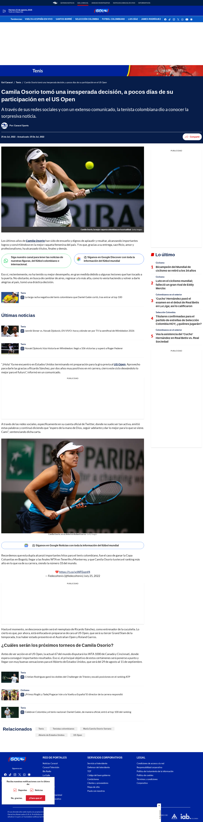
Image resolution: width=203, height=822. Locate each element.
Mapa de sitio (93, 787)
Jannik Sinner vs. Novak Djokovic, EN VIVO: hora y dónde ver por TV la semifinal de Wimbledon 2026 (79, 330)
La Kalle (46, 775)
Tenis (18, 82)
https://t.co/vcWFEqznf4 (74, 572)
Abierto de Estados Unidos (51, 735)
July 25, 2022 (92, 576)
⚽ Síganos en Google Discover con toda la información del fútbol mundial (109, 259)
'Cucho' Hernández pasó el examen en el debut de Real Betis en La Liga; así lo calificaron (177, 302)
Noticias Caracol (50, 763)
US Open (77, 735)
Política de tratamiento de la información (155, 771)
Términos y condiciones (147, 779)
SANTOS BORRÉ (64, 19)
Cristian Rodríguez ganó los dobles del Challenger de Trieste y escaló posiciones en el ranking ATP (77, 676)
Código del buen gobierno (98, 775)
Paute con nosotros (96, 791)
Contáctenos (93, 779)
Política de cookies (145, 775)
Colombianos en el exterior (169, 294)
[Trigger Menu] (4, 10)
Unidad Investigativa (101, 3)
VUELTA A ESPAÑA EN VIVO (38, 19)
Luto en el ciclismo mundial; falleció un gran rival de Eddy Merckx (175, 284)
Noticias (39, 790)
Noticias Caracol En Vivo (124, 3)
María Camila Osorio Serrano (97, 728)
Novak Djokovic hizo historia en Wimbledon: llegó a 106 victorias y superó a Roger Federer (74, 348)
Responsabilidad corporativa (149, 767)
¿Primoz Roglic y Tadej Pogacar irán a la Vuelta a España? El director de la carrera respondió (74, 694)
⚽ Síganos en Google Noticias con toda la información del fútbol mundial (75, 545)
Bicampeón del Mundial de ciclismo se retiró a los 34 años (176, 268)
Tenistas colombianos (63, 728)
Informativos (144, 3)
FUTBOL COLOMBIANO (113, 19)
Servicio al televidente (97, 763)
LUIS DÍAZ (133, 19)
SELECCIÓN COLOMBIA (87, 19)
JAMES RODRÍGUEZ (151, 19)
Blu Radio (47, 771)
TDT (89, 771)
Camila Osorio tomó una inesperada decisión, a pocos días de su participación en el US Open (65, 82)
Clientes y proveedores (97, 783)
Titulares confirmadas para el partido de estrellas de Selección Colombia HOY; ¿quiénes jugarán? (179, 320)
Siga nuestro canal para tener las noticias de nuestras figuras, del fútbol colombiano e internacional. (37, 261)
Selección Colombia (165, 312)
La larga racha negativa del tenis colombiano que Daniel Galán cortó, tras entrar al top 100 (73, 297)
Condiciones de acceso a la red (150, 763)
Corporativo (142, 783)
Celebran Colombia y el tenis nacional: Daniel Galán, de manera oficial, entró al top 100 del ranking (78, 711)
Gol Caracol (82, 3)
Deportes (22, 790)
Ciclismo (25, 690)
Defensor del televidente (98, 767)
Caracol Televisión (51, 767)
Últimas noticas (67, 3)
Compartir (195, 136)
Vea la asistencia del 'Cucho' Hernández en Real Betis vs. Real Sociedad (177, 337)
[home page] (55, 3)
